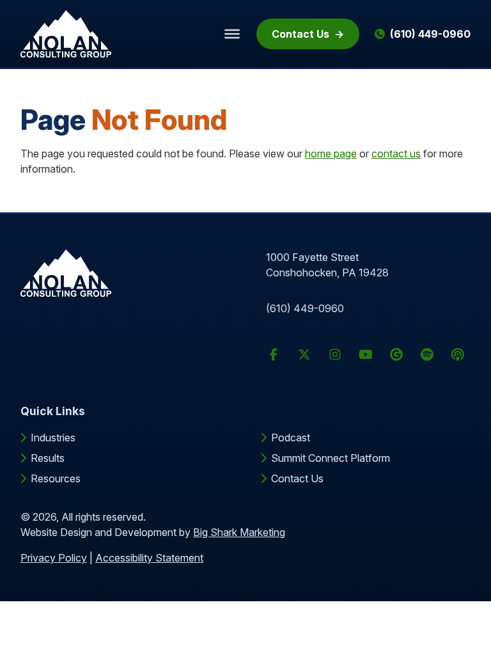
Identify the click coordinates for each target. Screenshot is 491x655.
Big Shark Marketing (239, 532)
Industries (53, 437)
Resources (56, 478)
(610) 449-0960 (305, 308)
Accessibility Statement (149, 557)
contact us (396, 153)
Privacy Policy (53, 557)
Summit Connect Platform (330, 458)
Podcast (290, 437)
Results (48, 458)
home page (331, 153)
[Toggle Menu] (232, 34)
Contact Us (300, 34)
